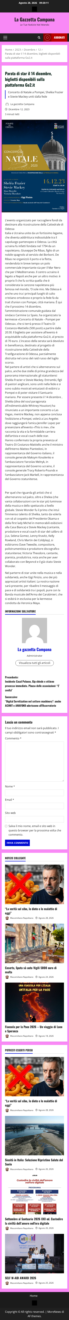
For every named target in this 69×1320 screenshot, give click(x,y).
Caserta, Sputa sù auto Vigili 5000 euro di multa (31, 970)
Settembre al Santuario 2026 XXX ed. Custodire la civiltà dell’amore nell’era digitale (34, 1221)
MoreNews (54, 1312)
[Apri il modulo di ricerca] (39, 37)
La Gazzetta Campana (34, 19)
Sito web (10, 813)
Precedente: (32, 683)
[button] (5, 37)
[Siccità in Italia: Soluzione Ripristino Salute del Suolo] (34, 1136)
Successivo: (33, 701)
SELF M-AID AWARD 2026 (20, 1278)
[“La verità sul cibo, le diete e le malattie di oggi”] (34, 884)
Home (34, 1296)
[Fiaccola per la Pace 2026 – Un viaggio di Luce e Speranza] (34, 1002)
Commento (13, 738)
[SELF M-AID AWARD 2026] (34, 1253)
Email (9, 800)
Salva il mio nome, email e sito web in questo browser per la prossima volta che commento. (35, 830)
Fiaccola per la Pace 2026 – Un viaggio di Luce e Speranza (33, 1029)
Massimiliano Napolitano (21, 918)
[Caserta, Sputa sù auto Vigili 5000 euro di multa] (34, 943)
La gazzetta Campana (22, 104)
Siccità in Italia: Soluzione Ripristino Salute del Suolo (34, 1162)
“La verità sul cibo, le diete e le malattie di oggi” (31, 911)
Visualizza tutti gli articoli (34, 663)
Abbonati (59, 37)
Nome (10, 786)
